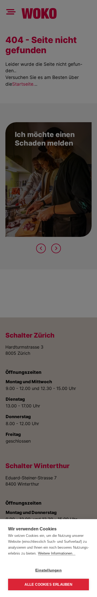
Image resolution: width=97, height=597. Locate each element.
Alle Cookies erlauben (48, 584)
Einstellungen (48, 570)
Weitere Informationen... (56, 553)
